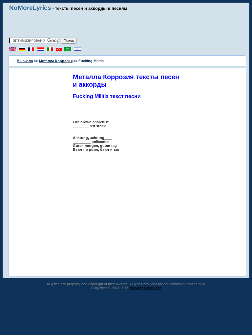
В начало (25, 61)
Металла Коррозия (56, 61)
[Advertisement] (126, 24)
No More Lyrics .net (145, 288)
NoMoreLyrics (30, 7)
